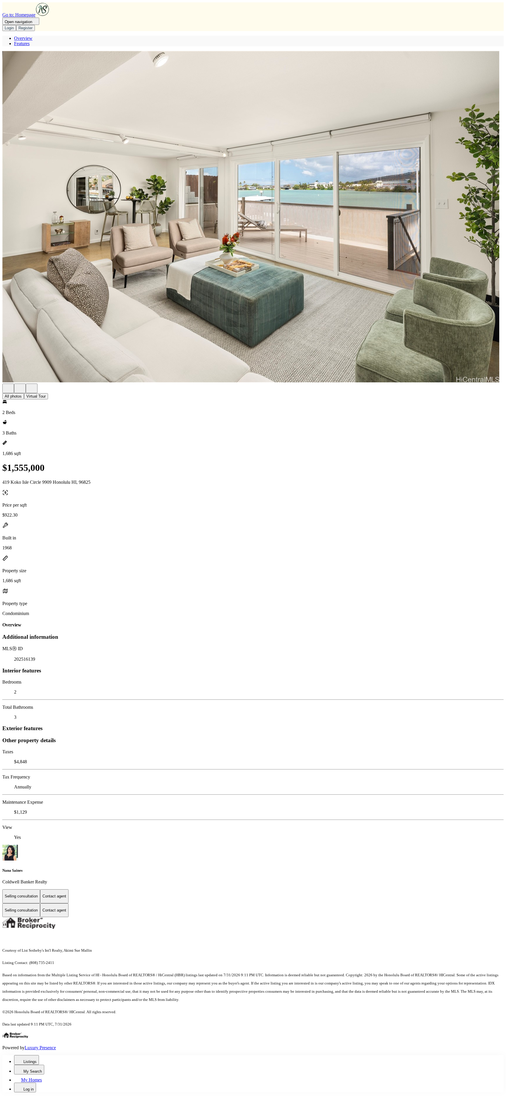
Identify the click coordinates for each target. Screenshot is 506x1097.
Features (22, 43)
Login (9, 28)
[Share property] (31, 388)
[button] (253, 217)
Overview (23, 38)
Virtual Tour (36, 396)
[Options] (8, 388)
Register (25, 28)
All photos (13, 396)
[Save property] (20, 388)
